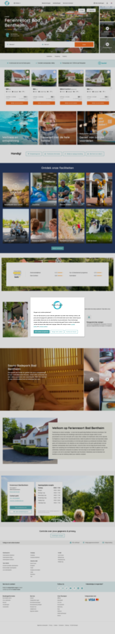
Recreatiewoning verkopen (36, 604)
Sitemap (67, 625)
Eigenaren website (34, 611)
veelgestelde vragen (12, 587)
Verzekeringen (6, 604)
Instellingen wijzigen (57, 535)
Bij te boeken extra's (7, 598)
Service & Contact (68, 3)
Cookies (55, 625)
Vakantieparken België (7, 557)
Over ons (59, 602)
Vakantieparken (6, 552)
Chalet (31, 567)
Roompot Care (33, 606)
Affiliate (59, 598)
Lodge (31, 572)
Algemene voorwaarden (42, 625)
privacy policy (43, 326)
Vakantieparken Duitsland (8, 559)
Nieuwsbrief (60, 600)
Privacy (50, 625)
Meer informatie (86, 140)
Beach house (33, 563)
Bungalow (32, 565)
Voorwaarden (6, 606)
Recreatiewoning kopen (35, 602)
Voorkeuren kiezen (71, 331)
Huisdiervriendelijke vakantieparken (10, 565)
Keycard (4, 602)
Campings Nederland (34, 557)
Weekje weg (60, 561)
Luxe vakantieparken (7, 570)
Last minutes (61, 555)
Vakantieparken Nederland (8, 555)
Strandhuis (32, 574)
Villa (31, 576)
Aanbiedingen (57, 3)
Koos (59, 609)
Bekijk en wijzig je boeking (75, 154)
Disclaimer (61, 625)
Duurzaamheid (61, 604)
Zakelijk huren (33, 609)
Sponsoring (60, 606)
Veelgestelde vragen (34, 600)
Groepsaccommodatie (35, 570)
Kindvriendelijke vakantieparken (9, 567)
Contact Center (16, 589)
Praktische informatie (53, 154)
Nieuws (59, 615)
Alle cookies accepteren (41, 331)
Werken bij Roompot (62, 613)
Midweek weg (61, 557)
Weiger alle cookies (57, 331)
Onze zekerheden (6, 600)
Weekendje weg (61, 559)
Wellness (60, 611)
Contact (32, 598)
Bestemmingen (46, 3)
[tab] (42, 379)
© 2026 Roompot (74, 625)
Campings (32, 552)
